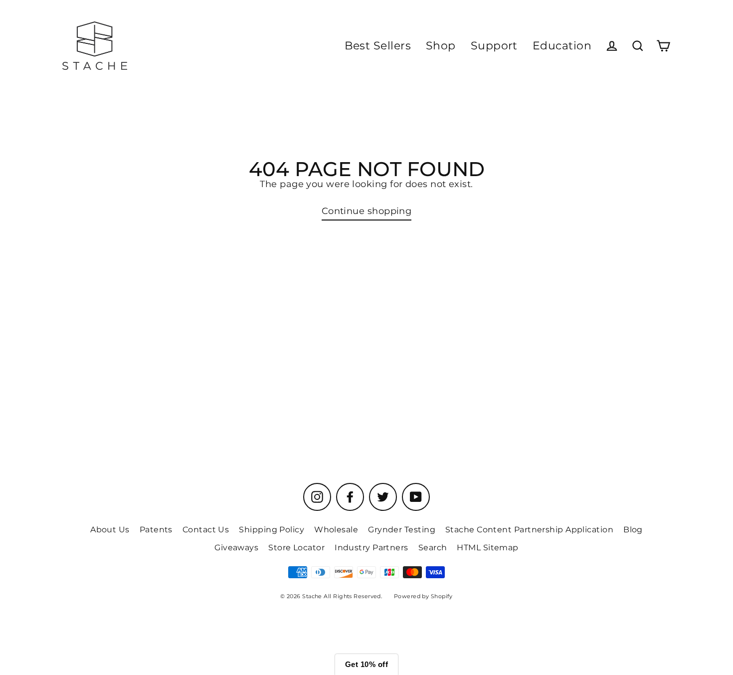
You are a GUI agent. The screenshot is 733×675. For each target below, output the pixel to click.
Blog (633, 529)
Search (432, 547)
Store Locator (296, 547)
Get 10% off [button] (366, 664)
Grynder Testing (401, 529)
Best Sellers (378, 45)
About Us (110, 529)
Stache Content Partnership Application (529, 529)
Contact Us (206, 529)
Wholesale (336, 529)
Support (494, 45)
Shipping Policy (271, 529)
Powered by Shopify (423, 596)
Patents (156, 529)
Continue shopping (367, 211)
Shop (441, 45)
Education (562, 45)
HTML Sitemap (487, 547)
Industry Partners (371, 547)
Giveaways (236, 547)
